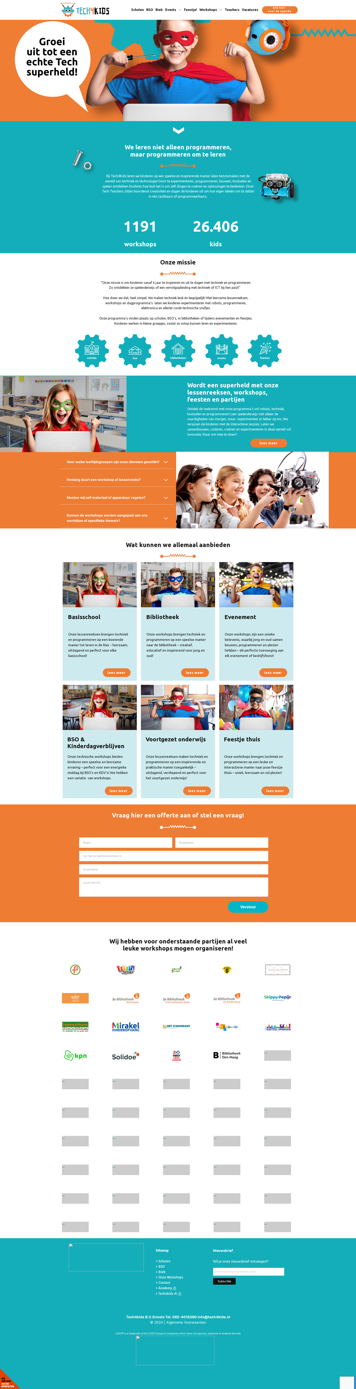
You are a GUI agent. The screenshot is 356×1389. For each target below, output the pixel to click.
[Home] (85, 9)
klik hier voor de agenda (279, 9)
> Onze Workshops (170, 1277)
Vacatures (250, 10)
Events (170, 10)
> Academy (164, 1288)
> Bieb (160, 1272)
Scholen (137, 10)
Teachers (232, 10)
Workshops (208, 10)
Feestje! (190, 10)
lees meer (269, 443)
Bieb (159, 10)
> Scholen (163, 1261)
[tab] (117, 462)
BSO (149, 10)
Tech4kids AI (168, 1293)
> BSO (160, 1266)
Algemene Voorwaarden (186, 1322)
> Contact (163, 1283)
